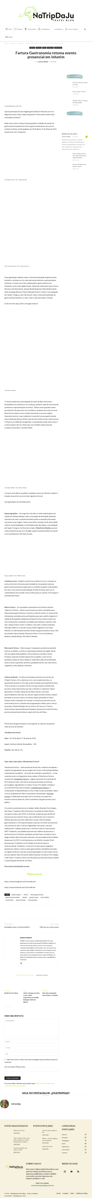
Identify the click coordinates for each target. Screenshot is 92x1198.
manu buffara (45, 897)
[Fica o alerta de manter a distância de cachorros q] (52, 1114)
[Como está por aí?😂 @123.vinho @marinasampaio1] (75, 1114)
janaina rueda (34, 897)
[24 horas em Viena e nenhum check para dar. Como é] (5, 1114)
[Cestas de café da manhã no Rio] (37, 1132)
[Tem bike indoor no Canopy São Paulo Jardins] (66, 103)
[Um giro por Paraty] (37, 1148)
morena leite (9, 900)
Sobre (10, 37)
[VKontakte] (88, 2)
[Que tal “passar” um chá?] (66, 94)
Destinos (19, 29)
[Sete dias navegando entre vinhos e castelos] (50, 983)
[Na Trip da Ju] (46, 12)
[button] (85, 29)
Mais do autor (42, 975)
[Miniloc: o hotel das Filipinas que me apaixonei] (37, 1140)
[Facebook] (80, 2)
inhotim (24, 897)
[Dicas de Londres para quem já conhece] (66, 85)
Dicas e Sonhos (73, 29)
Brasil (44, 47)
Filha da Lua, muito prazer (49, 927)
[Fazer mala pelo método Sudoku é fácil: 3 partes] (17, 1114)
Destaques (50, 47)
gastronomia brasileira (12, 897)
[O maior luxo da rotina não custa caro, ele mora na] (28, 1114)
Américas (21, 43)
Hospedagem (31, 29)
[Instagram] (22, 963)
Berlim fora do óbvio (11, 993)
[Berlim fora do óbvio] (12, 983)
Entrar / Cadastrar (9, 2)
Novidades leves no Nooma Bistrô (17, 927)
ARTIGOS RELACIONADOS (25, 975)
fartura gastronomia (37, 894)
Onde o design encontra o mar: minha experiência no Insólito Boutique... (79, 156)
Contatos (65, 1193)
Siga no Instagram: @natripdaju (46, 1093)
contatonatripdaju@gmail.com (42, 1186)
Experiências (58, 29)
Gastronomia (45, 29)
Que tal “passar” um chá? (79, 91)
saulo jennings (32, 900)
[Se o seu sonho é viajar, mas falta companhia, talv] (63, 1114)
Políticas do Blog (82, 1193)
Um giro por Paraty (47, 1146)
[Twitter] (84, 2)
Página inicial (34, 874)
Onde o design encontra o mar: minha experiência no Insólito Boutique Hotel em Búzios (31, 997)
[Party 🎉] (40, 1114)
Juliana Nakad (43, 62)
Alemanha (7, 990)
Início (10, 29)
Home (59, 1193)
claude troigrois (16, 894)
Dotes (24, 1196)
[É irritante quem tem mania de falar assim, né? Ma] (86, 1114)
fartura (26, 894)
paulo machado (21, 900)
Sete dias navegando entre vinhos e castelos (20, 1149)
